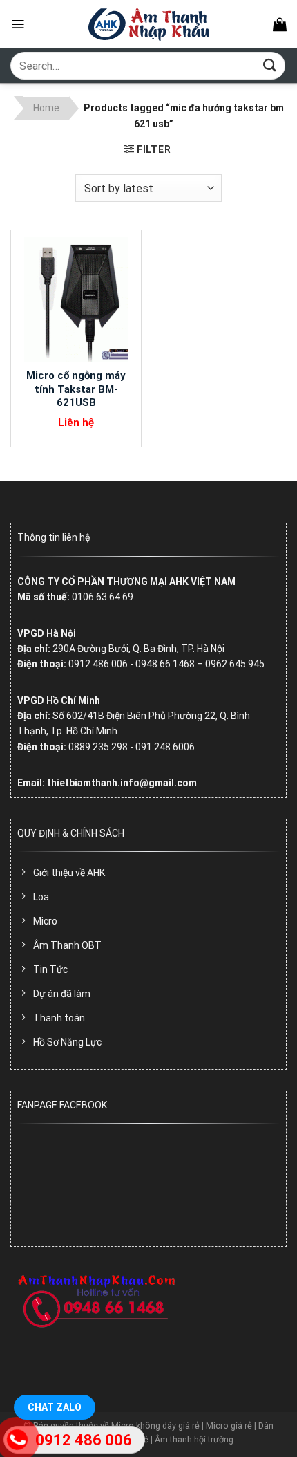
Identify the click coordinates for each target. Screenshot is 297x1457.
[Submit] (270, 65)
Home (46, 107)
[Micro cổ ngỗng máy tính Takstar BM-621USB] (76, 299)
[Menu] (17, 24)
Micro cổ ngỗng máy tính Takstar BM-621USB (76, 389)
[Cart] (280, 24)
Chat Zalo (55, 1407)
